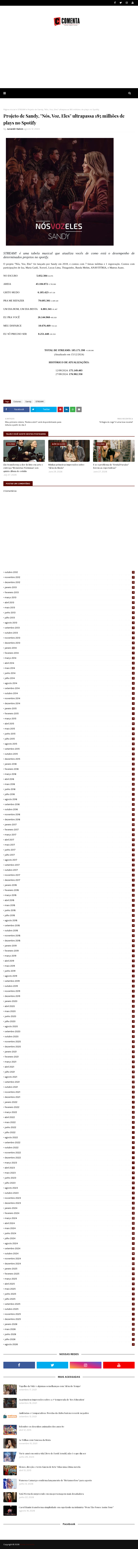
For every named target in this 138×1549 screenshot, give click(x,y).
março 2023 (69, 1162)
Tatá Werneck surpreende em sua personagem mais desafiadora (51, 1493)
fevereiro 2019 (69, 950)
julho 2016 (69, 794)
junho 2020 (69, 1016)
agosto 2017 (69, 860)
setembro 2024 (69, 1248)
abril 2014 (69, 663)
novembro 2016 (69, 814)
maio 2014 (69, 668)
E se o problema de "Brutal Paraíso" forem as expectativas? (111, 466)
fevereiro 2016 (69, 769)
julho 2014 (69, 678)
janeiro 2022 (69, 1102)
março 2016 (69, 774)
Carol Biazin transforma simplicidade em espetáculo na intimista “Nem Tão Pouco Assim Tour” (66, 1507)
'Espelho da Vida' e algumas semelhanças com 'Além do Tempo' (50, 1386)
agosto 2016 (69, 799)
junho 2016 (69, 789)
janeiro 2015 (69, 708)
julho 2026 (69, 1339)
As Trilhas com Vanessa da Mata (35, 1439)
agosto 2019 (69, 976)
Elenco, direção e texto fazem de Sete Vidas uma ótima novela (49, 1466)
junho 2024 (69, 1233)
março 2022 (69, 1112)
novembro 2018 (69, 935)
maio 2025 (69, 1289)
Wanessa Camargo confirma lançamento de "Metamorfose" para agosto (55, 1480)
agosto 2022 (69, 1137)
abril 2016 (69, 779)
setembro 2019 (69, 981)
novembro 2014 (69, 698)
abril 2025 (69, 1284)
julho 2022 (69, 1132)
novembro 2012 (69, 577)
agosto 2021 (69, 1077)
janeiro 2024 (69, 1208)
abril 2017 (69, 839)
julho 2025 (69, 1299)
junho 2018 (69, 910)
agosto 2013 (69, 622)
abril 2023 (69, 1167)
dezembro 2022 (69, 1157)
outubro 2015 (69, 754)
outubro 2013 (69, 633)
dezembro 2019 (69, 996)
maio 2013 (69, 607)
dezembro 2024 (69, 1263)
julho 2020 (69, 1021)
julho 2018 (69, 915)
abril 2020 (69, 1006)
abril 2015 (69, 723)
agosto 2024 (69, 1243)
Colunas (17, 401)
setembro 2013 (69, 627)
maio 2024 (69, 1228)
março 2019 (69, 955)
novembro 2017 (69, 875)
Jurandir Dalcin (15, 129)
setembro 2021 (69, 1082)
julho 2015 (69, 738)
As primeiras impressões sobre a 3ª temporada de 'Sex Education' (51, 1399)
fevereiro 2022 (69, 1107)
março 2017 (69, 834)
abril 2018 (69, 900)
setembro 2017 (69, 865)
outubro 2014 (69, 693)
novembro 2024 (69, 1258)
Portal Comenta (27, 1544)
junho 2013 (69, 612)
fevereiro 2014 (69, 653)
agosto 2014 (69, 683)
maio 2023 (69, 1173)
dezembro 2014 (69, 703)
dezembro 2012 (69, 582)
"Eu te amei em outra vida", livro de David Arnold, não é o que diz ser (52, 1453)
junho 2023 (69, 1178)
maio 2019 (69, 966)
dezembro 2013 (69, 643)
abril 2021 (69, 1067)
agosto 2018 (69, 920)
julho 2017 (69, 855)
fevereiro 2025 (69, 1273)
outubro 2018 (69, 930)
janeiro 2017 (69, 824)
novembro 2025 (69, 1314)
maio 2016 (69, 784)
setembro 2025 (69, 1304)
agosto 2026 (69, 1344)
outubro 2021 (69, 1087)
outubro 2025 (69, 1309)
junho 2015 (69, 733)
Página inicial (9, 109)
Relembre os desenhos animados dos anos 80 (41, 1426)
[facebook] (115, 3)
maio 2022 (69, 1122)
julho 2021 (69, 1072)
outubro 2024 (69, 1253)
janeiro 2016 (69, 764)
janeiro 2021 (69, 1051)
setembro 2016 (69, 804)
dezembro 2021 (69, 1097)
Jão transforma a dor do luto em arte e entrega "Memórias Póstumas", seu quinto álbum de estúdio (23, 468)
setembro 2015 (69, 749)
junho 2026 (69, 1334)
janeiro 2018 (69, 885)
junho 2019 (69, 971)
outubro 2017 (69, 870)
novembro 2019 (69, 991)
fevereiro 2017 (69, 829)
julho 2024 (69, 1238)
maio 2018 (69, 905)
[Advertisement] (69, 62)
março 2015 (69, 718)
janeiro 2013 (69, 587)
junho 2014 (69, 673)
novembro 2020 (69, 1041)
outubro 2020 (69, 1036)
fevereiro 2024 (69, 1213)
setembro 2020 (69, 1031)
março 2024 (69, 1218)
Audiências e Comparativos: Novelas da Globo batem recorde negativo (54, 1413)
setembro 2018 (69, 925)
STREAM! (22, 109)
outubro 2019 (69, 986)
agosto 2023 (69, 1188)
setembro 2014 (69, 688)
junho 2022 (69, 1127)
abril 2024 (69, 1223)
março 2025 (69, 1278)
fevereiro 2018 (69, 890)
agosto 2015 (69, 744)
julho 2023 (69, 1183)
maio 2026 (69, 1329)
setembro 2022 (69, 1142)
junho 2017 (69, 850)
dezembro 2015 (69, 759)
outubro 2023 (69, 1193)
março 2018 (69, 895)
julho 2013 (69, 617)
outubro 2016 (69, 809)
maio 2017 (69, 844)
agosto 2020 (69, 1026)
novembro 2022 (69, 1152)
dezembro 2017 (69, 880)
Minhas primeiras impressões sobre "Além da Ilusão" (66, 466)
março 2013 (69, 597)
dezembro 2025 (69, 1319)
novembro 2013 (69, 638)
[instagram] (127, 3)
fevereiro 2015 (69, 713)
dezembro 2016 (69, 819)
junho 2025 (69, 1294)
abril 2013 (69, 602)
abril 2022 (69, 1117)
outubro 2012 (69, 572)
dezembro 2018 (69, 940)
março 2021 (69, 1061)
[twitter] (121, 3)
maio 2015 (69, 728)
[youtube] (132, 3)
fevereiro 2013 (69, 592)
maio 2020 (69, 1011)
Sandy (28, 401)
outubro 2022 (69, 1147)
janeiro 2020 (69, 1001)
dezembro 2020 (69, 1046)
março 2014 (69, 658)
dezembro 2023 (69, 1203)
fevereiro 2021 (69, 1056)
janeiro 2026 (69, 1324)
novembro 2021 (69, 1092)
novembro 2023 (69, 1198)
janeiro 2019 (69, 945)
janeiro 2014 (69, 648)
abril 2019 (69, 961)
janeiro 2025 (69, 1268)
